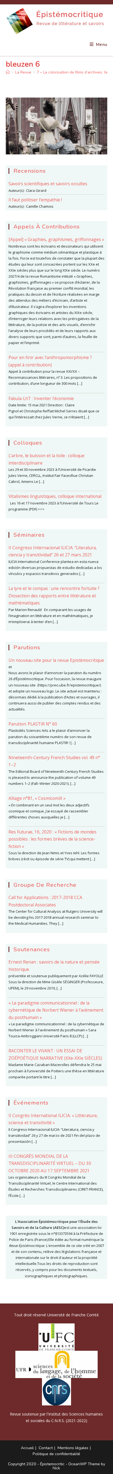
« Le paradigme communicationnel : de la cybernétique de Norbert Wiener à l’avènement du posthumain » (56, 1010)
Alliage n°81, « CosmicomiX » (37, 798)
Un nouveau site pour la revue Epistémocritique (56, 660)
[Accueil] (8, 72)
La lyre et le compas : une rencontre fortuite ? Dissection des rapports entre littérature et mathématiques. (54, 595)
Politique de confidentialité (56, 1454)
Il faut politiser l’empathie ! (35, 200)
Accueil (27, 1447)
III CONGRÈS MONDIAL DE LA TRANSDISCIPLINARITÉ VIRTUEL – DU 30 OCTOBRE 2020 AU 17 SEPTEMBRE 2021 (50, 1163)
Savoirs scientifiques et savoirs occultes (48, 184)
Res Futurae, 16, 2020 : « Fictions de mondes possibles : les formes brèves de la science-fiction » (53, 839)
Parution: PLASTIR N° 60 (33, 724)
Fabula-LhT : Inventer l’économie (41, 398)
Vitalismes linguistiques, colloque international (55, 496)
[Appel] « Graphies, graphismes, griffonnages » (56, 239)
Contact (46, 1447)
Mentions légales (73, 1447)
